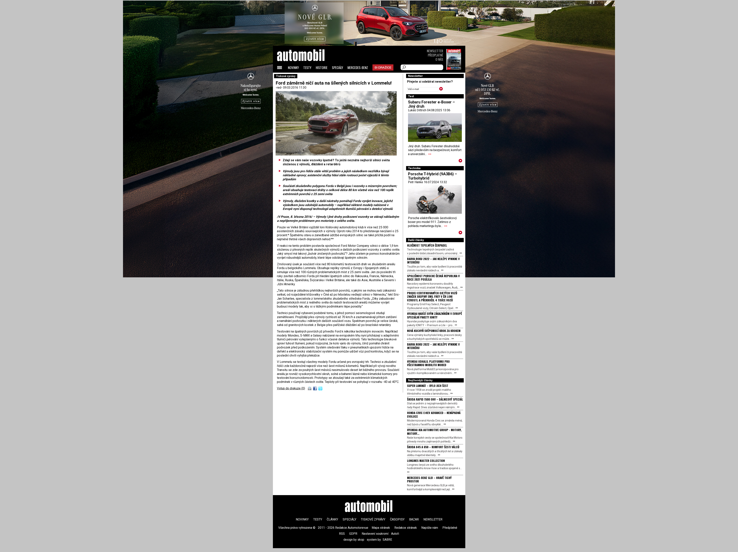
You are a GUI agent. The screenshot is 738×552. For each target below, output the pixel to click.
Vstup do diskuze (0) (291, 388)
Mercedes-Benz (357, 67)
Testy (307, 67)
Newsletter (435, 50)
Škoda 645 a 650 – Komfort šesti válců (433, 447)
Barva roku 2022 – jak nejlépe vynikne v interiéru (433, 260)
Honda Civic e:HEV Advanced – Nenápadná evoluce (433, 414)
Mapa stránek (381, 528)
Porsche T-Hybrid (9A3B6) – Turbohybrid (432, 176)
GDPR (353, 533)
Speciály (337, 67)
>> (429, 154)
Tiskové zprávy (373, 519)
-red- (279, 87)
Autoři (395, 533)
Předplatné (435, 55)
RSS (342, 533)
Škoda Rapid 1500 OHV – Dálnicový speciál (435, 399)
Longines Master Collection (426, 460)
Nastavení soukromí (375, 533)
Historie (321, 67)
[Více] (460, 161)
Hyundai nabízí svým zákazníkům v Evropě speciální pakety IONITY (434, 315)
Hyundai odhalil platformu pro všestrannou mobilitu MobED (428, 363)
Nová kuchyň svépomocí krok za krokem (433, 330)
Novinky (293, 67)
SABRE (387, 539)
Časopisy (397, 519)
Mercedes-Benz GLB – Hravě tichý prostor (429, 479)
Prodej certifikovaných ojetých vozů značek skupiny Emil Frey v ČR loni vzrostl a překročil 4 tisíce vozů (432, 296)
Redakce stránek (405, 528)
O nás (439, 59)
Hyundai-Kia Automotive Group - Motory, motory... (434, 431)
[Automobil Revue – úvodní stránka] (306, 77)
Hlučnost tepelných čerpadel (427, 245)
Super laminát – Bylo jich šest (427, 385)
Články (332, 519)
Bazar (414, 519)
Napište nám (429, 528)
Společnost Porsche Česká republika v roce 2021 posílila (433, 277)
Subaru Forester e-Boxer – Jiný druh (431, 104)
